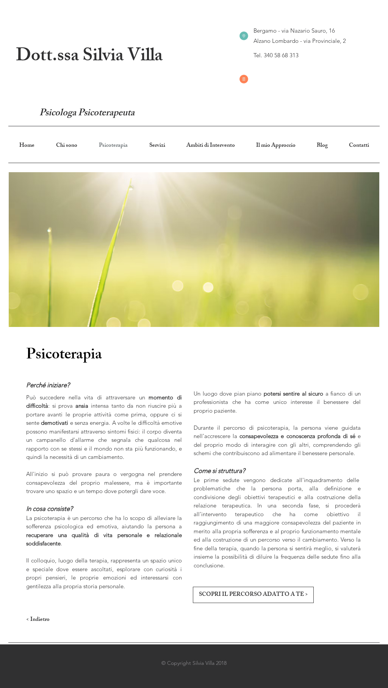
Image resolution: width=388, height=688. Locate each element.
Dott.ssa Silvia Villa (89, 57)
